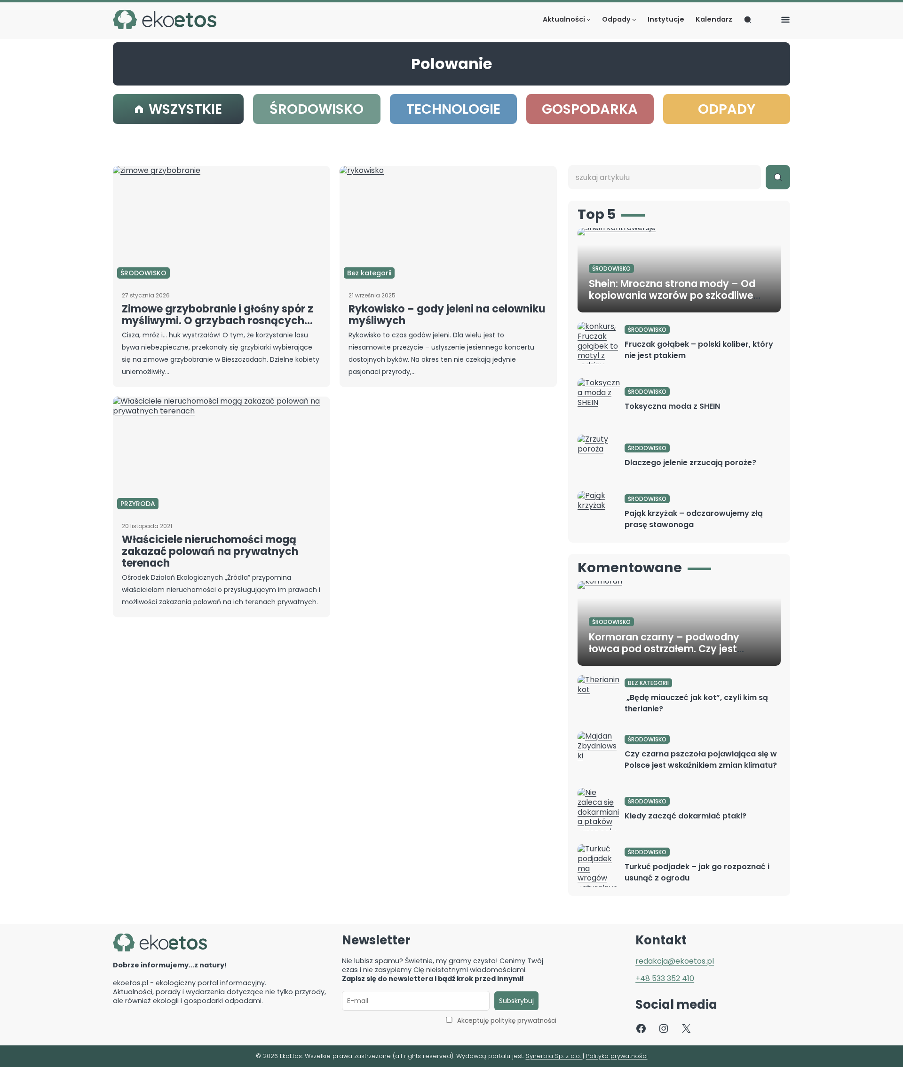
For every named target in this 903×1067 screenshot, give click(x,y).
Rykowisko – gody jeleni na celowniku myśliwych (447, 315)
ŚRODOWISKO (143, 273)
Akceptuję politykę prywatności (506, 1020)
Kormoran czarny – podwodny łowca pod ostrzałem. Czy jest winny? (664, 648)
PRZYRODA (137, 503)
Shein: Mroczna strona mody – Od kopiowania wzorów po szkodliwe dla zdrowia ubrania (672, 295)
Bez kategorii (369, 273)
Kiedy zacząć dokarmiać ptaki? (685, 815)
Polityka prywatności (617, 1056)
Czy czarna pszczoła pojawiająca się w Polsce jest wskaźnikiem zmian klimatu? (701, 759)
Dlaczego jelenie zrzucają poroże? (690, 462)
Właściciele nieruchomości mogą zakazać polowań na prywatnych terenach (210, 551)
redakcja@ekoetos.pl (674, 961)
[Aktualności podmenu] (588, 19)
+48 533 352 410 (664, 978)
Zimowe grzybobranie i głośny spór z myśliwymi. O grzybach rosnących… (217, 315)
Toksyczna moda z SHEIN (672, 406)
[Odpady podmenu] (634, 19)
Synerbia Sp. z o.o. (554, 1056)
